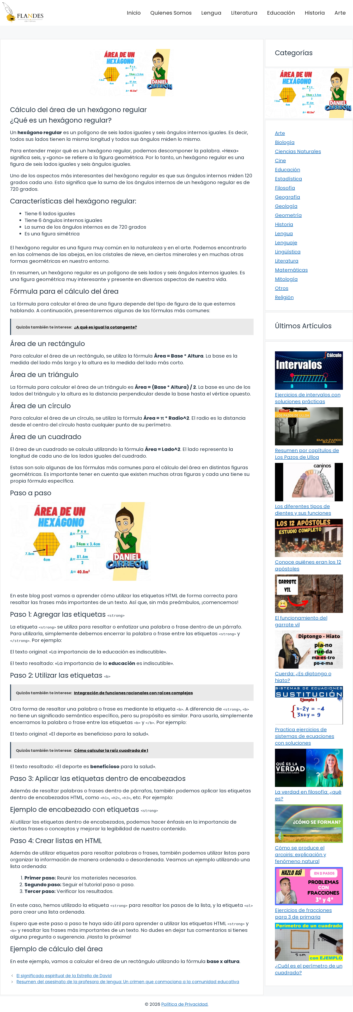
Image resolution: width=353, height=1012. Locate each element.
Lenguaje (286, 242)
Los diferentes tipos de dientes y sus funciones (303, 509)
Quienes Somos (171, 13)
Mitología (286, 279)
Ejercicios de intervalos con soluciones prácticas (308, 398)
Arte (340, 13)
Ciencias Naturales (298, 151)
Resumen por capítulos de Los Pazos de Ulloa (307, 454)
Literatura (244, 13)
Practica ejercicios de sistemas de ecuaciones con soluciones (304, 736)
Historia (315, 13)
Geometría (288, 215)
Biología (285, 142)
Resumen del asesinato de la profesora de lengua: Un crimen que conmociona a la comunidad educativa (128, 982)
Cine (280, 160)
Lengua (211, 13)
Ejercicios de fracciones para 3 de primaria (303, 913)
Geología (286, 206)
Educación (281, 13)
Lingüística (288, 251)
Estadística (288, 178)
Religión (284, 297)
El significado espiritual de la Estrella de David (64, 976)
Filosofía (285, 188)
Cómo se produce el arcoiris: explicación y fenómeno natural (300, 854)
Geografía (287, 197)
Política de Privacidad (184, 1004)
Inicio (134, 13)
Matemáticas (291, 270)
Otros (281, 288)
